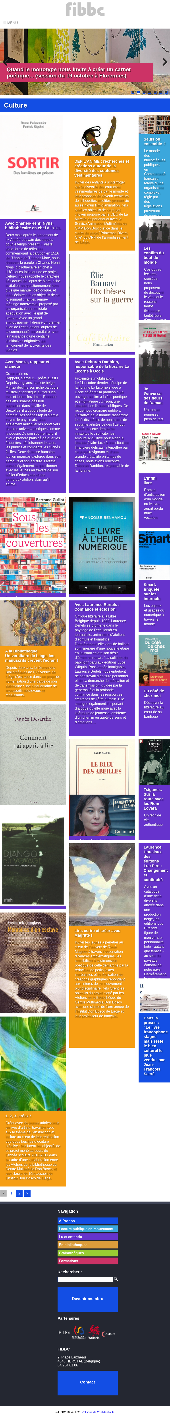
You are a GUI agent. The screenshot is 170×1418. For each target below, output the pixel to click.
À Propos (67, 1221)
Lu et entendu (70, 1237)
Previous (6, 61)
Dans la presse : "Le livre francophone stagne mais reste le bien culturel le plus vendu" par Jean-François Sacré (156, 1046)
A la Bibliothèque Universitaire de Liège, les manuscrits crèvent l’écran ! (31, 656)
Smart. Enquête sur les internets (152, 592)
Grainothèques (71, 1253)
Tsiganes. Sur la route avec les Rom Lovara (154, 798)
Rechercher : (70, 1272)
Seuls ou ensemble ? (155, 141)
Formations (68, 1261)
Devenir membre (87, 1298)
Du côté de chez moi (154, 693)
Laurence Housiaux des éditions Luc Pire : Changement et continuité (156, 863)
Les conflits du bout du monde (154, 255)
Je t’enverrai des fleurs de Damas (153, 396)
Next (163, 61)
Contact (87, 1382)
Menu (12, 23)
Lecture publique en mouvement (86, 1229)
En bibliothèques (73, 1245)
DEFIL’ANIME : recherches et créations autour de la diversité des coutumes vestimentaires (101, 168)
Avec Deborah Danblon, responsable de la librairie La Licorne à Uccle (101, 366)
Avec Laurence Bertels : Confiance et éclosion (97, 607)
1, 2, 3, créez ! (18, 1116)
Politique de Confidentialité (98, 1412)
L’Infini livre (150, 480)
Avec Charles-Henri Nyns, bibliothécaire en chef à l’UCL (33, 225)
